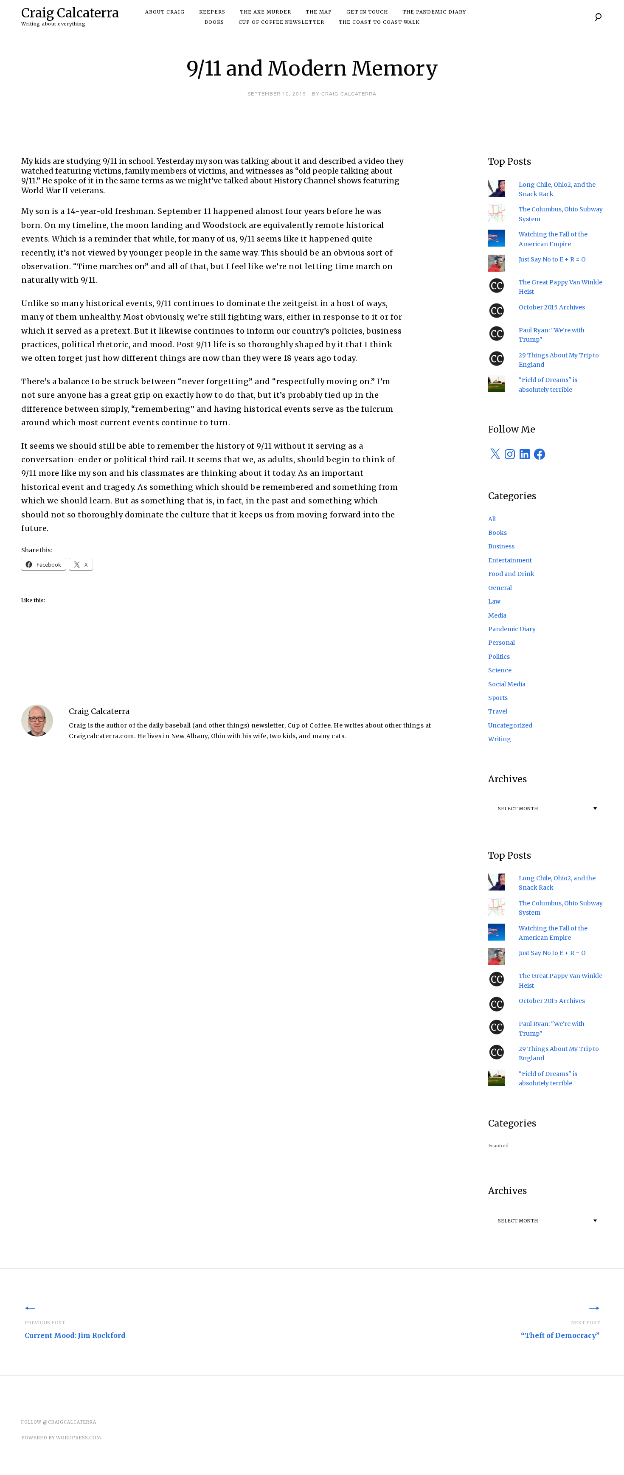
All (492, 519)
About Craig (165, 12)
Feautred (498, 1146)
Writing (499, 739)
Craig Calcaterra (70, 13)
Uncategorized (510, 725)
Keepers (212, 12)
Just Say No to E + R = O (552, 259)
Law (494, 601)
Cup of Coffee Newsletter (281, 22)
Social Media (507, 684)
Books (214, 22)
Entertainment (510, 560)
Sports (498, 698)
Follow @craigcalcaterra (58, 1422)
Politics (499, 656)
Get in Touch (367, 12)
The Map (319, 12)
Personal (501, 642)
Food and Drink (511, 574)
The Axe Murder (265, 12)
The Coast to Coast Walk (379, 22)
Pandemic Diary (512, 629)
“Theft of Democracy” (560, 1330)
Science (500, 670)
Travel (497, 711)
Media (497, 615)
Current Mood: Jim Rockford (75, 1330)
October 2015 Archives (552, 307)
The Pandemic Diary (434, 12)
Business (501, 546)
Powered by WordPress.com (61, 1438)
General (500, 588)
